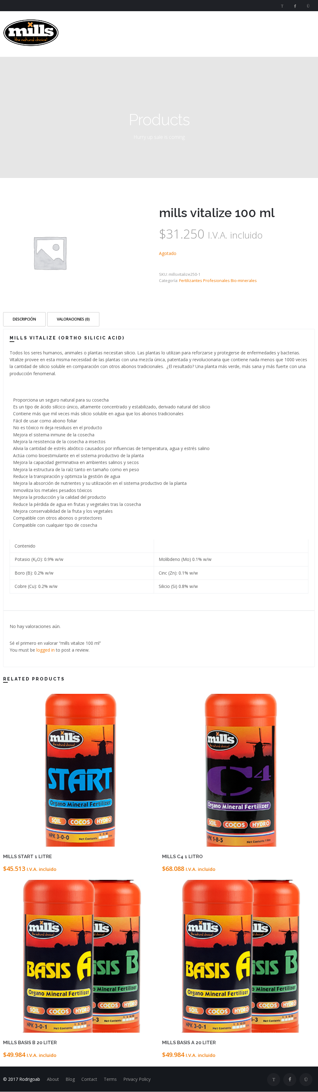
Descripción (24, 319)
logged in (45, 650)
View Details (41, 841)
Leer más (118, 841)
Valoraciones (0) (73, 319)
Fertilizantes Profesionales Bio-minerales (218, 280)
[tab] (25, 319)
